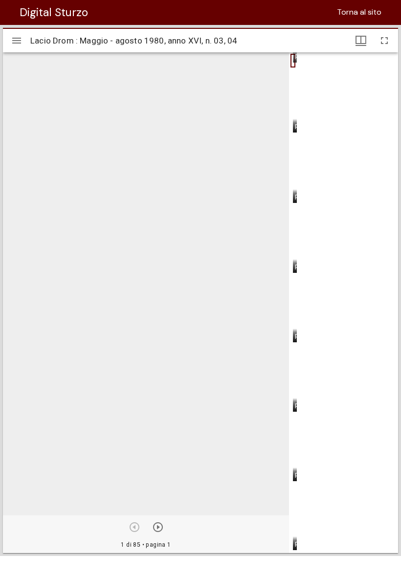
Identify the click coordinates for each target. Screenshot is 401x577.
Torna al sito (359, 12)
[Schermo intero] (384, 40)
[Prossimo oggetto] (158, 527)
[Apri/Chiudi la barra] (16, 40)
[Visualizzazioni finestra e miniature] (361, 40)
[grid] (343, 302)
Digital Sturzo (54, 12)
